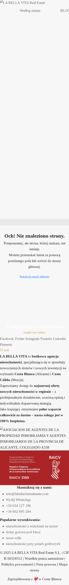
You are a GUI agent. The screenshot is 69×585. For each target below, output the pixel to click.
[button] (34, 222)
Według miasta (30, 10)
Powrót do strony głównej (34, 276)
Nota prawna (46, 564)
